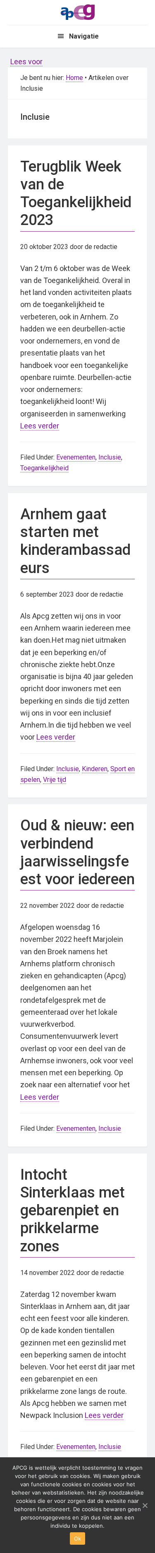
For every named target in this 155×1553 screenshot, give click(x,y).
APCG (78, 11)
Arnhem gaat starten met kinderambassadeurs (75, 541)
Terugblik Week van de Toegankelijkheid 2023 (75, 193)
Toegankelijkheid (44, 468)
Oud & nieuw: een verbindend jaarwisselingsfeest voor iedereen (77, 852)
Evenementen (75, 457)
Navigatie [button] (84, 36)
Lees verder (39, 425)
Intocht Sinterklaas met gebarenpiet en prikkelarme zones (72, 1210)
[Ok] (145, 1505)
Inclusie (109, 457)
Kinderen (94, 769)
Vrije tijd (54, 780)
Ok (77, 1538)
